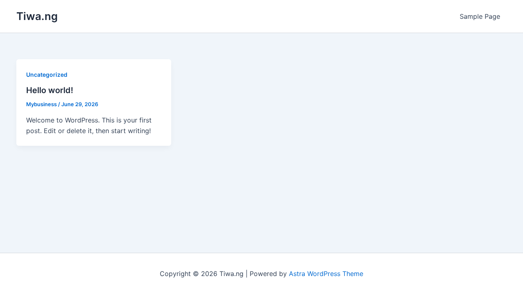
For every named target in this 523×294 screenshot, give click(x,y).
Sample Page (480, 16)
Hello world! (49, 90)
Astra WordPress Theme (326, 274)
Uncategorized (46, 74)
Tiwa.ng (37, 16)
